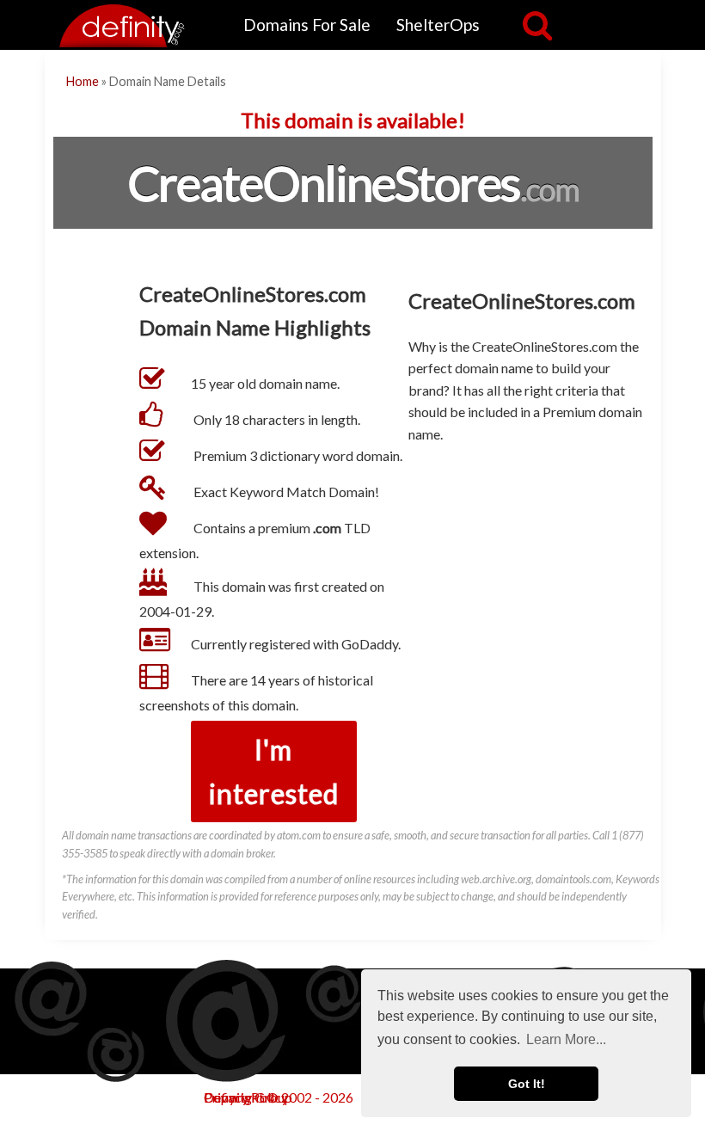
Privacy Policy (246, 1097)
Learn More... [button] (566, 1039)
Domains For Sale (307, 24)
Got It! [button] (526, 1084)
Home (82, 81)
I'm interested (274, 771)
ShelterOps (438, 24)
